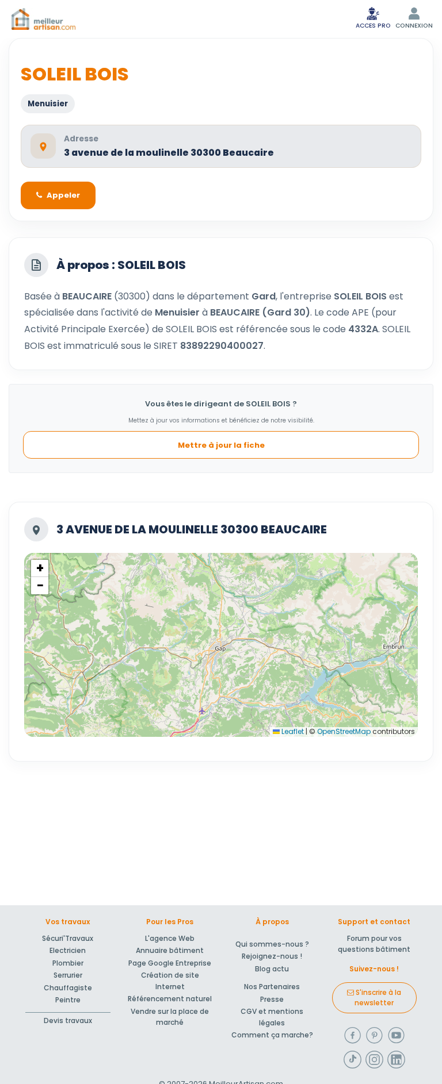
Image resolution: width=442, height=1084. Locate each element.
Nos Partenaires (272, 986)
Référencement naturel (170, 999)
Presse (272, 999)
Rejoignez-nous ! (272, 956)
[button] (39, 568)
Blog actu (272, 969)
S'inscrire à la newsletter (377, 997)
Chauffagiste (68, 988)
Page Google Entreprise (169, 963)
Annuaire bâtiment (170, 950)
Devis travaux (68, 1020)
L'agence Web (170, 938)
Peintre (68, 1000)
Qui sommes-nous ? (272, 944)
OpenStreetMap (344, 731)
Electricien (67, 950)
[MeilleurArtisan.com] (43, 19)
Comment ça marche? (272, 1035)
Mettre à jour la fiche (221, 445)
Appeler (63, 195)
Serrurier (68, 975)
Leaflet (292, 731)
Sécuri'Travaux (67, 938)
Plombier (67, 963)
